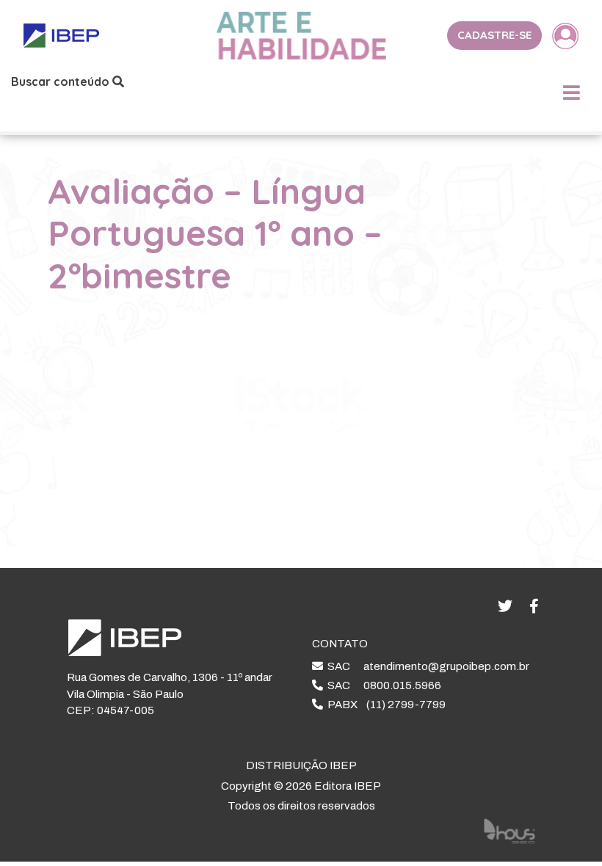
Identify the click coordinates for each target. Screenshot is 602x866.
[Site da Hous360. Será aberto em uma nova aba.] (509, 830)
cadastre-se (494, 35)
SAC (426, 666)
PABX (384, 704)
